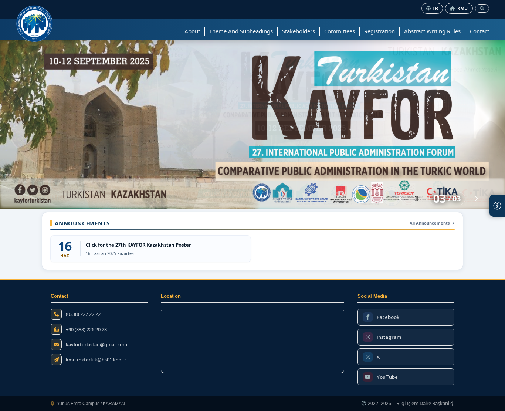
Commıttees (339, 31)
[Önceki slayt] (400, 198)
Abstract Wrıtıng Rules (432, 31)
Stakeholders (298, 31)
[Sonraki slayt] (476, 198)
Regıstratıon (379, 31)
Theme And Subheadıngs (241, 31)
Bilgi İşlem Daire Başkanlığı (425, 404)
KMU (462, 8)
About (192, 31)
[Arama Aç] (482, 8)
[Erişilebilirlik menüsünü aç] (497, 206)
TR (435, 8)
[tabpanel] (252, 124)
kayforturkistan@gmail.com (96, 344)
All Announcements (432, 222)
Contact (479, 31)
